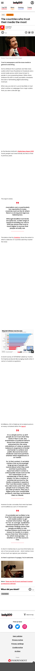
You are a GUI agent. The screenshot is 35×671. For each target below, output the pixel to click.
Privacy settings (17, 644)
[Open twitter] (17, 626)
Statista (17, 237)
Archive (17, 651)
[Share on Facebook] (26, 32)
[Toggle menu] (3, 3)
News (12, 7)
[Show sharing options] (32, 351)
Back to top (30, 615)
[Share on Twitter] (29, 32)
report (23, 426)
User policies (17, 636)
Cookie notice (17, 647)
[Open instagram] (24, 626)
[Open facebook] (10, 626)
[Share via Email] (32, 32)
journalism (10, 15)
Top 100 (4, 7)
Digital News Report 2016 (26, 151)
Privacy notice (17, 640)
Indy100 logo (18, 2)
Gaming (21, 7)
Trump (29, 7)
